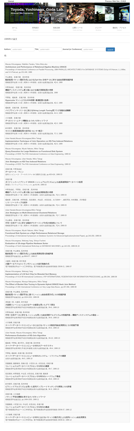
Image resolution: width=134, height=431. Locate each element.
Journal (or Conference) (72, 49)
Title (36, 49)
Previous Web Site (112, 1)
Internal (11, 1)
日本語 (123, 1)
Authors (7, 49)
